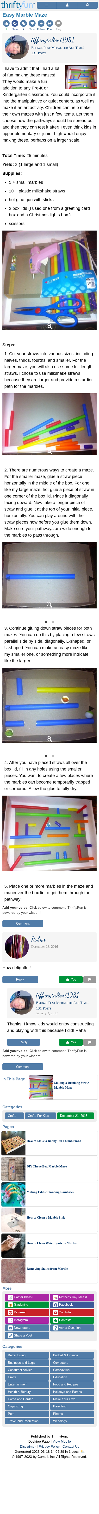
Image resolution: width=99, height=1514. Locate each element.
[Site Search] (87, 5)
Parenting (59, 1406)
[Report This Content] (89, 979)
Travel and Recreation (23, 1421)
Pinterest (19, 1312)
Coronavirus (61, 1370)
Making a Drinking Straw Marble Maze (71, 1085)
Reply (20, 979)
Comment (23, 923)
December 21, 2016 (73, 1116)
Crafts (12, 1116)
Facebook (65, 1304)
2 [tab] (53, 621)
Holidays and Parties (67, 1392)
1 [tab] (45, 621)
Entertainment (17, 1384)
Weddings (60, 1421)
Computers (60, 1362)
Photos (58, 1414)
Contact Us (70, 1446)
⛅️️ (82, 1451)
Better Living (16, 1355)
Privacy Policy (49, 1446)
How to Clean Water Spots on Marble (52, 1243)
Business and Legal (21, 1362)
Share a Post (22, 1335)
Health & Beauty (19, 1392)
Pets (11, 1414)
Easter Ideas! (21, 1297)
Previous (7, 578)
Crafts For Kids (38, 1116)
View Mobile (62, 1441)
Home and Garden (20, 1399)
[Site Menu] (47, 5)
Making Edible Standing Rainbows (50, 1192)
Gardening (18, 1305)
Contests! (65, 1320)
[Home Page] (18, 3)
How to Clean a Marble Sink (46, 1217)
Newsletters (21, 1328)
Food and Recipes (65, 1384)
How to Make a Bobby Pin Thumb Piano (54, 1141)
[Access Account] (67, 5)
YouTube (64, 1312)
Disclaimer (28, 1446)
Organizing (15, 1406)
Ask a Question (69, 1328)
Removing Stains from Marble (47, 1268)
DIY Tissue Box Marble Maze (47, 1166)
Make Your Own (64, 1399)
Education (60, 1377)
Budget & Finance (65, 1355)
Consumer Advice (20, 1370)
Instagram (20, 1320)
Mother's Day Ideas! (70, 1297)
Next (91, 578)
